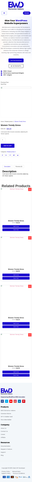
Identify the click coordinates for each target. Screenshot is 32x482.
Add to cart (8, 145)
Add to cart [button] (16, 226)
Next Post (3, 84)
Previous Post (4, 82)
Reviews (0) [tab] (19, 166)
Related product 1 (9, 121)
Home (2, 121)
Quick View (16, 229)
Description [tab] (7, 166)
